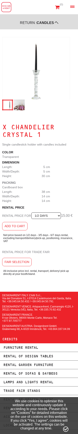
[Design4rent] (6, 7)
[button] (72, 6)
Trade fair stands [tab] (21, 391)
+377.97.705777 (12, 320)
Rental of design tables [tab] (28, 356)
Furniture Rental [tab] (20, 347)
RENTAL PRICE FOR (16, 215)
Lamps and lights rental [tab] (28, 382)
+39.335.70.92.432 (50, 309)
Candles (45, 23)
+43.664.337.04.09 (59, 329)
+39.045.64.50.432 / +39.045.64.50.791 (30, 301)
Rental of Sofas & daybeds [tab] (30, 373)
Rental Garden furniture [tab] (28, 365)
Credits (9, 339)
